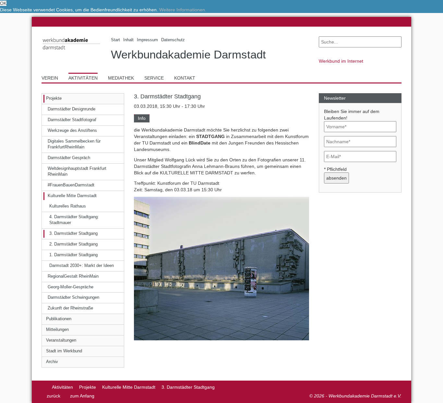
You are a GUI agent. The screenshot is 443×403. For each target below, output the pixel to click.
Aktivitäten (62, 387)
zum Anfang (82, 395)
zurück (53, 395)
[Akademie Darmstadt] (44, 387)
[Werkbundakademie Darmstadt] (71, 50)
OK (3, 3)
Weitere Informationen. (182, 9)
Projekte (87, 387)
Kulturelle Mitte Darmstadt (128, 387)
